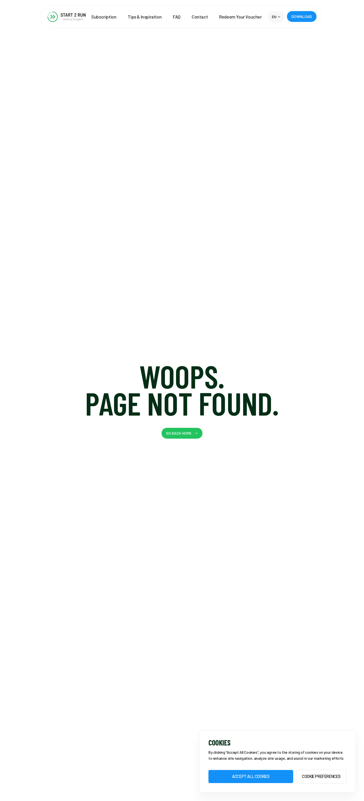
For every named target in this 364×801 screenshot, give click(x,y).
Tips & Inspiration (145, 17)
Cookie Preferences (321, 776)
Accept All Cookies (251, 776)
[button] (276, 16)
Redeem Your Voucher (240, 17)
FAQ (176, 17)
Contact (200, 17)
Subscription (103, 17)
